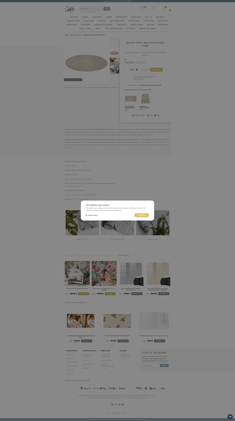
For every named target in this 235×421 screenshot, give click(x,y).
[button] (92, 215)
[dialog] (117, 210)
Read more (118, 210)
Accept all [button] (142, 215)
